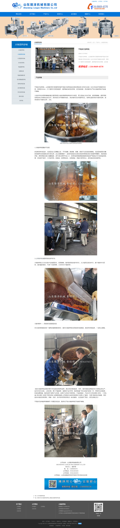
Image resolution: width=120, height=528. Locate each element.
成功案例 (74, 14)
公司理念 (100, 1)
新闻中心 (60, 14)
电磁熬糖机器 (21, 75)
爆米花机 (21, 96)
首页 (43, 521)
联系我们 (101, 14)
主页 (94, 42)
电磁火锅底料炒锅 (64, 143)
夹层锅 (63, 525)
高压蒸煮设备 (21, 92)
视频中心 (87, 14)
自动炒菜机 (21, 62)
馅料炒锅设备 (21, 83)
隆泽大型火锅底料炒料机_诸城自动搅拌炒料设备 (48, 497)
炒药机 (21, 100)
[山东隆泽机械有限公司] (35, 11)
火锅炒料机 (94, 1)
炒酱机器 (21, 71)
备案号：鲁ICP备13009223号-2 (70, 523)
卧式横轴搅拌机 (21, 79)
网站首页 (18, 14)
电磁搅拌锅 (21, 67)
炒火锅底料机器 (41, 495)
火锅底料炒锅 (21, 44)
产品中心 (46, 14)
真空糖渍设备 (21, 88)
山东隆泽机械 (40, 258)
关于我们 (106, 1)
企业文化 (19, 511)
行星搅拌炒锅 (21, 58)
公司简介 (19, 506)
